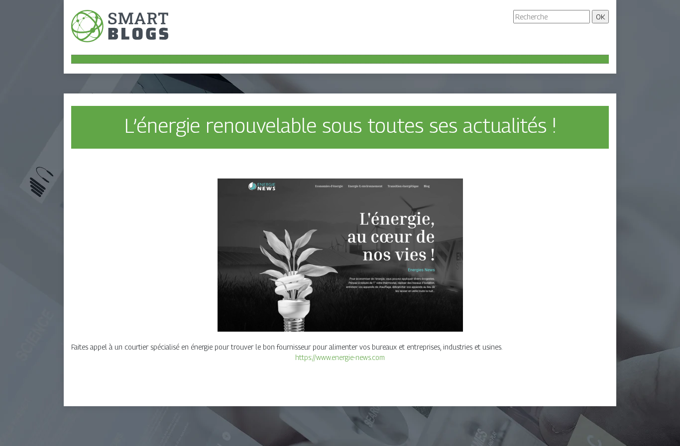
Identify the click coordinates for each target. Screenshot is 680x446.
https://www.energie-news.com (340, 357)
